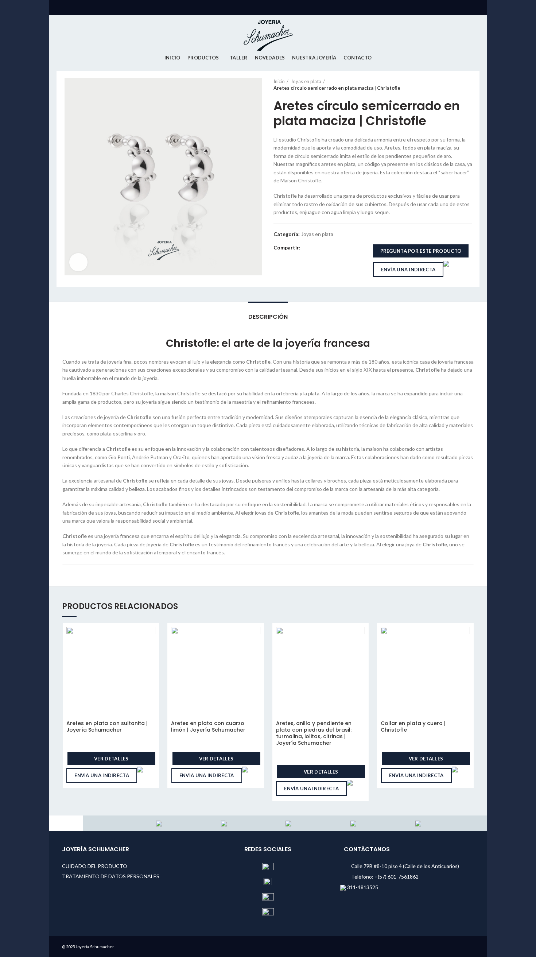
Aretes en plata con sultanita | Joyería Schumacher (107, 726)
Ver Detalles (111, 759)
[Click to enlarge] (78, 262)
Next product (468, 84)
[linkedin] (333, 247)
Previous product (454, 84)
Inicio (279, 81)
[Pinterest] (324, 247)
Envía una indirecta (408, 269)
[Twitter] (316, 247)
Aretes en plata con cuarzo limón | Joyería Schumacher (208, 726)
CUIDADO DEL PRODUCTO (94, 866)
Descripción (268, 317)
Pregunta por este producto (421, 251)
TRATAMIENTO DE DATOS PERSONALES (110, 876)
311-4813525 (362, 887)
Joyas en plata (306, 81)
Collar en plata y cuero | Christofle (413, 726)
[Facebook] (307, 247)
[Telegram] (341, 247)
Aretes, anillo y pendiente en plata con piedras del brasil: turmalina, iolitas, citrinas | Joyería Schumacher (313, 733)
